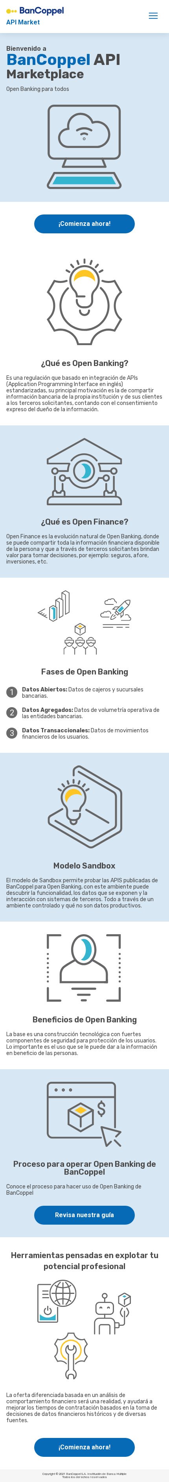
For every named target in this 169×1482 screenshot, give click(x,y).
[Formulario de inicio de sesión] (153, 15)
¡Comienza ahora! (84, 223)
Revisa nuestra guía (84, 1215)
